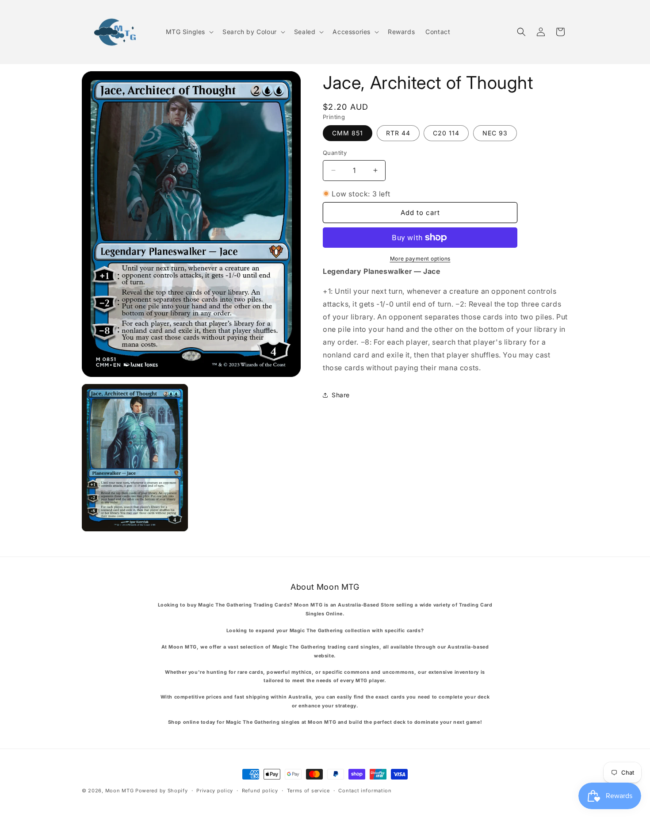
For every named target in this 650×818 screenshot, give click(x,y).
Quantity (335, 152)
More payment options (420, 258)
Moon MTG (119, 790)
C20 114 (446, 133)
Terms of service (308, 790)
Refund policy (260, 790)
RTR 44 (398, 133)
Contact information (364, 790)
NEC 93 (495, 133)
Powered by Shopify (161, 790)
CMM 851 (347, 133)
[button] (189, 32)
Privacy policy (214, 790)
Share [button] (341, 395)
